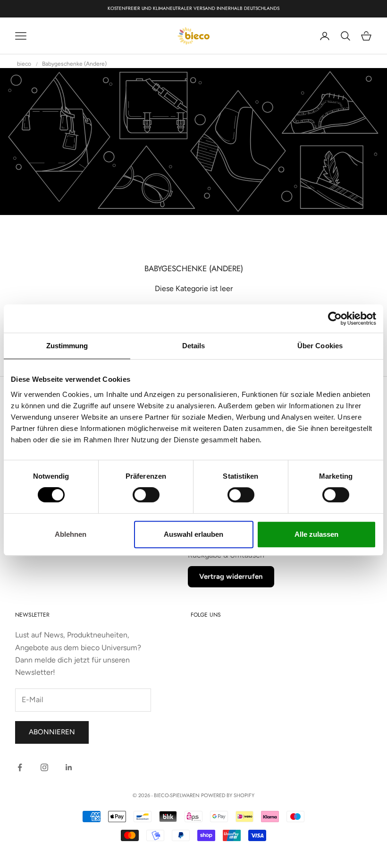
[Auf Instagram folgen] (44, 767)
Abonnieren (52, 732)
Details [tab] (193, 346)
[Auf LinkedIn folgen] (69, 767)
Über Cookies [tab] (320, 346)
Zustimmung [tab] (67, 346)
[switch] (146, 494)
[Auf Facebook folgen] (20, 767)
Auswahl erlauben (193, 534)
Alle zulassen (316, 534)
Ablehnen (70, 534)
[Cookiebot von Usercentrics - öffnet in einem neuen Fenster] (335, 318)
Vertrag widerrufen (231, 576)
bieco (24, 63)
